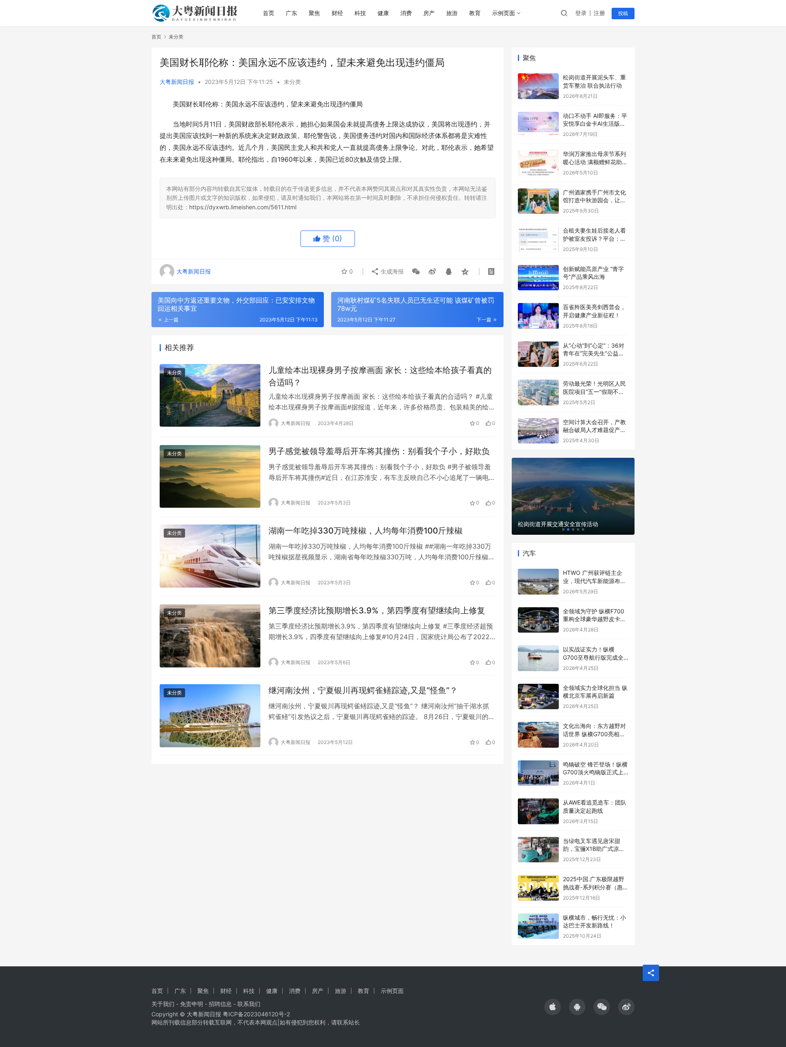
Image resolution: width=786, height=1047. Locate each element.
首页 (268, 12)
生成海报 (391, 271)
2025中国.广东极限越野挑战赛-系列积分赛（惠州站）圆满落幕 (595, 886)
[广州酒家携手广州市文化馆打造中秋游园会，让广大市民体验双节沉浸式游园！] (538, 201)
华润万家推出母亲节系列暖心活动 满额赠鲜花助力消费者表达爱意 (595, 161)
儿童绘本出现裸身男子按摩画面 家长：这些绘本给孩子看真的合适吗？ (380, 376)
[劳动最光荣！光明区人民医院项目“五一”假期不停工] (538, 392)
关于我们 (162, 1003)
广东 (291, 12)
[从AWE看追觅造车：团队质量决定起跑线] (538, 811)
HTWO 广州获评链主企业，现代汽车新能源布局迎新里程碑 (594, 580)
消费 (406, 12)
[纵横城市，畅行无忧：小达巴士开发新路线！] (538, 926)
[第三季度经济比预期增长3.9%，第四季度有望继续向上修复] (210, 635)
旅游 (452, 12)
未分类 (292, 81)
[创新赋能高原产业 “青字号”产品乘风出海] (538, 278)
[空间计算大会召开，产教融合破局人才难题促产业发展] (538, 431)
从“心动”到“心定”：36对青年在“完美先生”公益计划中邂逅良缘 (593, 353)
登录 (581, 12)
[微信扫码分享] (416, 271)
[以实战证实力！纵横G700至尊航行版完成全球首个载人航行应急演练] (538, 658)
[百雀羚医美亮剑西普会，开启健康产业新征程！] (538, 316)
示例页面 (503, 12)
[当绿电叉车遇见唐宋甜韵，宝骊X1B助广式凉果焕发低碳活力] (538, 850)
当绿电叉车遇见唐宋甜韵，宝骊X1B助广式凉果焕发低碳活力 (594, 848)
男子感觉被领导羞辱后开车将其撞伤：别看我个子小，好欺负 (379, 451)
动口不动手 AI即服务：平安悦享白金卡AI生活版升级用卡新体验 (595, 123)
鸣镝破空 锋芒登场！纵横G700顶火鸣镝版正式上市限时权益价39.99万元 (595, 772)
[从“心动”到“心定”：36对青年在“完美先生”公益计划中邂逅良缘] (538, 354)
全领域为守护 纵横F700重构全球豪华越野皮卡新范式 (594, 619)
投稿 (623, 13)
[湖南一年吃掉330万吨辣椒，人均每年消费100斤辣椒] (210, 556)
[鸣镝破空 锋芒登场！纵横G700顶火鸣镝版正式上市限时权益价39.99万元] (538, 773)
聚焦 (314, 12)
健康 (383, 12)
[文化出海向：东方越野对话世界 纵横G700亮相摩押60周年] (538, 735)
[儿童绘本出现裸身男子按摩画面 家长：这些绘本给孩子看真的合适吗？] (210, 395)
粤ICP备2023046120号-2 (256, 1014)
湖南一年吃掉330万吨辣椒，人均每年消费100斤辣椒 (366, 531)
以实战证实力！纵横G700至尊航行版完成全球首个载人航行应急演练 (594, 657)
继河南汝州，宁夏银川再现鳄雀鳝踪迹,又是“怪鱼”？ (363, 690)
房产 (429, 12)
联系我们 (248, 1003)
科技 (360, 12)
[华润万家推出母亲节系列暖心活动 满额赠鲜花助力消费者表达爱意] (538, 163)
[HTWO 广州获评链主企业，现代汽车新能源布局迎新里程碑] (538, 582)
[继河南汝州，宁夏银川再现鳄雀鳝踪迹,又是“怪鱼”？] (210, 715)
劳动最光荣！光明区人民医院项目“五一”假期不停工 (594, 391)
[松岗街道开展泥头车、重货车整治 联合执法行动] (538, 86)
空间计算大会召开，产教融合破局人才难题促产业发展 (594, 429)
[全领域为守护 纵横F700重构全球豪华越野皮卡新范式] (538, 620)
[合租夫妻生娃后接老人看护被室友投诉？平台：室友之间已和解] (538, 239)
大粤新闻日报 (177, 81)
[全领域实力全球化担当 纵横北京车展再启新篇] (538, 697)
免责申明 (191, 1003)
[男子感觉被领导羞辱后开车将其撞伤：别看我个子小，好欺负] (210, 476)
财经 (337, 12)
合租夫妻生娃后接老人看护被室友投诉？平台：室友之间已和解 (594, 238)
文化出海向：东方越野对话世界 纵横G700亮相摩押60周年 (594, 733)
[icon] (552, 1007)
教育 (475, 12)
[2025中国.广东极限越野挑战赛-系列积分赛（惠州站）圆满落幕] (538, 888)
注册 (599, 12)
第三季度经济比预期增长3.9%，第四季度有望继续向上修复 (377, 610)
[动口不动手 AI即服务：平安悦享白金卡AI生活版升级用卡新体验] (538, 125)
